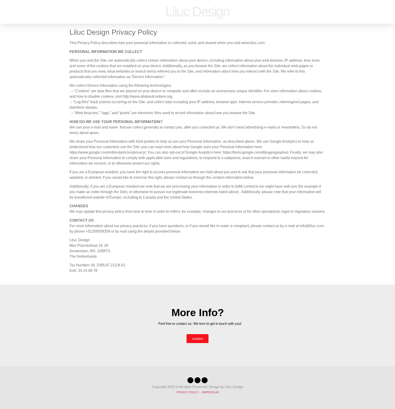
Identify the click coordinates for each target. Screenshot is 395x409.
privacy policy (187, 392)
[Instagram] (197, 380)
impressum (210, 392)
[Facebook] (190, 380)
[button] (11, 12)
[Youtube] (205, 380)
